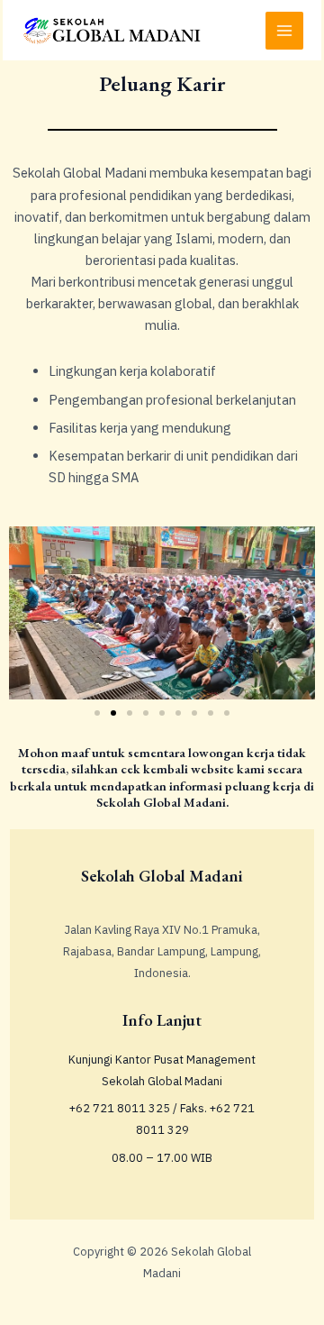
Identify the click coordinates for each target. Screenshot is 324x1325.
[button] (97, 713)
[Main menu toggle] (284, 31)
